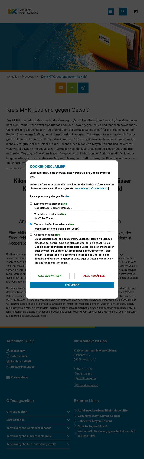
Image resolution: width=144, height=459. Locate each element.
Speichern (72, 284)
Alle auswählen (49, 275)
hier (67, 196)
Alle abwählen (94, 275)
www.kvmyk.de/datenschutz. (91, 188)
